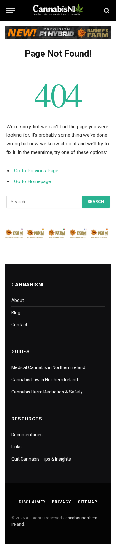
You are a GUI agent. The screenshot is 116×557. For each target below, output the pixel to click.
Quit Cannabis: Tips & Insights (41, 459)
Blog (15, 312)
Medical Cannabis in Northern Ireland (48, 367)
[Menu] (10, 10)
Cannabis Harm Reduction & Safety (47, 391)
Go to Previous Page (36, 170)
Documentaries (27, 434)
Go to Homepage (32, 181)
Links (16, 446)
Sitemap (87, 502)
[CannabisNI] (58, 10)
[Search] (106, 10)
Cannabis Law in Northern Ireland (44, 379)
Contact (19, 324)
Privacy (61, 502)
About (17, 300)
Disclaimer (32, 502)
